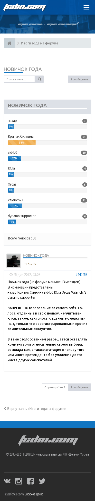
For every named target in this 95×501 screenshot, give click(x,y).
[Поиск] (39, 79)
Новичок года (23, 69)
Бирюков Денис (34, 494)
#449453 (81, 274)
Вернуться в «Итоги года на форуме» (36, 408)
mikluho (30, 263)
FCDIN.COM (24, 7)
